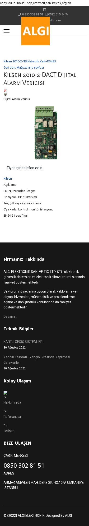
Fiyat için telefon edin (24, 168)
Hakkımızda (12, 402)
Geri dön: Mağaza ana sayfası (24, 67)
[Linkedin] (44, 10)
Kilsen (8, 178)
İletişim (9, 431)
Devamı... (10, 316)
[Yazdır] (44, 94)
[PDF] (44, 90)
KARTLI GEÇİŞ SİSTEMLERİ (23, 344)
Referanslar (12, 417)
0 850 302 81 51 (32, 14)
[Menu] (6, 31)
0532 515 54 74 (58, 14)
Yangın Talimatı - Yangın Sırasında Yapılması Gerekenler (37, 362)
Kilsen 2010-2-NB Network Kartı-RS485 (30, 61)
